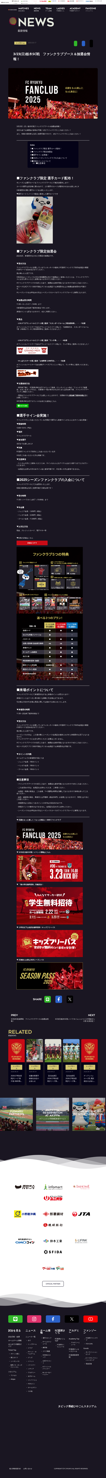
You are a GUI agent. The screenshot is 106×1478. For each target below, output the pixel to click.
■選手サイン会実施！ (39, 155)
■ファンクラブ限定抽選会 (41, 151)
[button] (24, 9)
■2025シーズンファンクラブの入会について (48, 158)
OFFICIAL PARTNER (53, 1284)
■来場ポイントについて (40, 161)
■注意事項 (39, 163)
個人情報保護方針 (15, 1469)
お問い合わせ (27, 1469)
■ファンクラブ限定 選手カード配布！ (46, 148)
